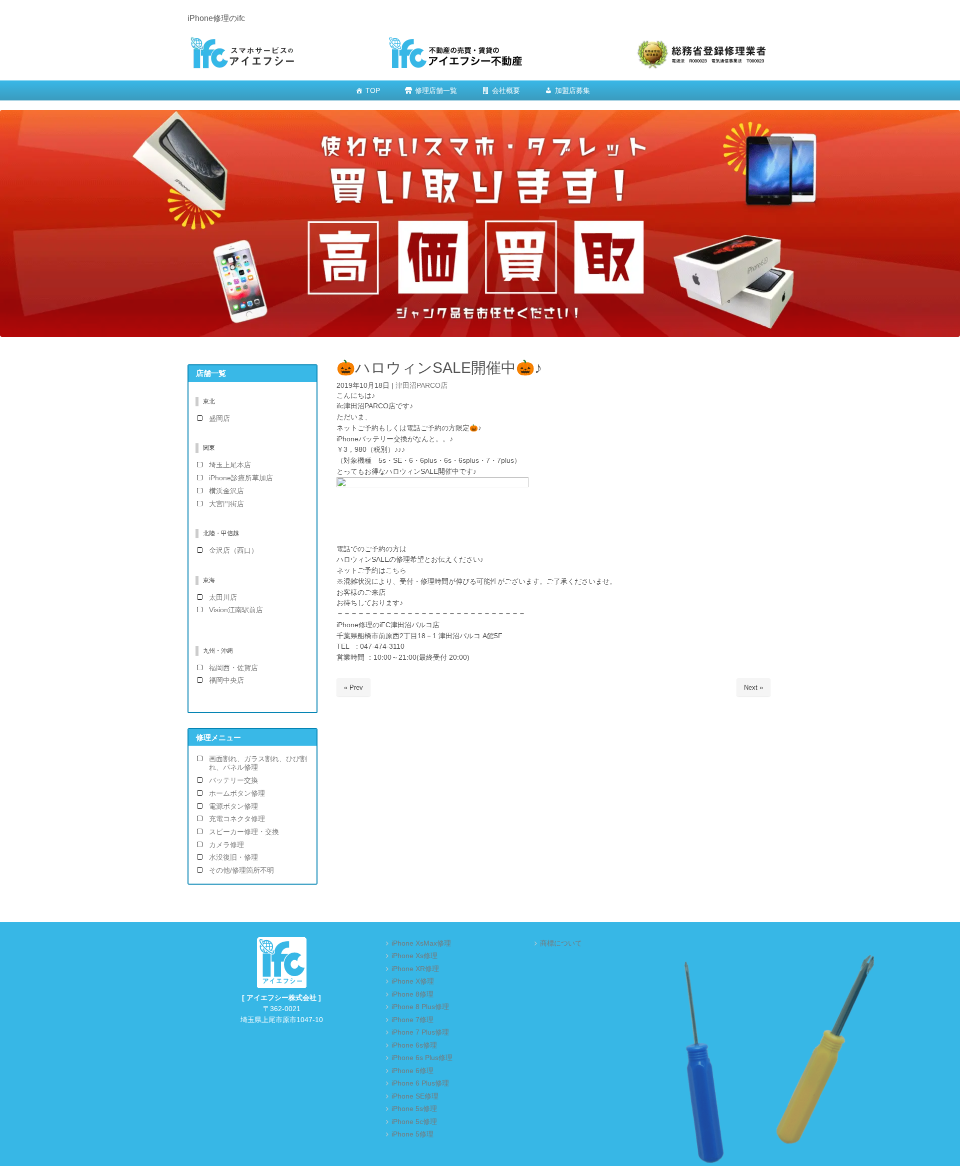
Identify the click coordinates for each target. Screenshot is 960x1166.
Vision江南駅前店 (236, 610)
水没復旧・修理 (233, 857)
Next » (753, 687)
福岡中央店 (226, 680)
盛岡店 (219, 418)
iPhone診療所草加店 (241, 478)
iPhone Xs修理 (415, 956)
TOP (373, 90)
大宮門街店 (226, 504)
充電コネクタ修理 (237, 819)
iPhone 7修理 (413, 1020)
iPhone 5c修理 (414, 1122)
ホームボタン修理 (237, 793)
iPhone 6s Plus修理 (422, 1058)
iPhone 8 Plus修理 (420, 1007)
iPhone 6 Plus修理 (420, 1083)
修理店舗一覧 (436, 90)
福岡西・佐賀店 (233, 668)
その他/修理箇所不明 (241, 870)
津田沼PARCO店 (422, 385)
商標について (561, 943)
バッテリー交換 (233, 780)
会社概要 (506, 90)
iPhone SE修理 (415, 1096)
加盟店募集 (572, 90)
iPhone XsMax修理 (421, 943)
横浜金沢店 (226, 491)
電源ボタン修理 (233, 806)
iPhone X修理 (413, 981)
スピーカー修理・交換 (244, 832)
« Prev (353, 687)
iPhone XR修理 (415, 969)
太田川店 (223, 597)
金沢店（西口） (233, 550)
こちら (396, 570)
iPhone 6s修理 (414, 1045)
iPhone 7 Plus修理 (420, 1032)
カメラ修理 (226, 845)
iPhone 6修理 (413, 1071)
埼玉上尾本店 (230, 465)
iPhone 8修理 (413, 994)
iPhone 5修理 (413, 1134)
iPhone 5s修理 (414, 1109)
